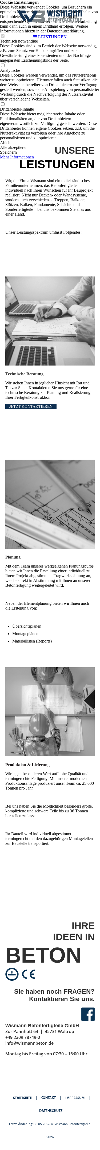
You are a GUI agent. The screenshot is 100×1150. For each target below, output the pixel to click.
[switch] (2, 65)
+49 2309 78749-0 (22, 1037)
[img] (50, 16)
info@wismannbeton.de (29, 1043)
